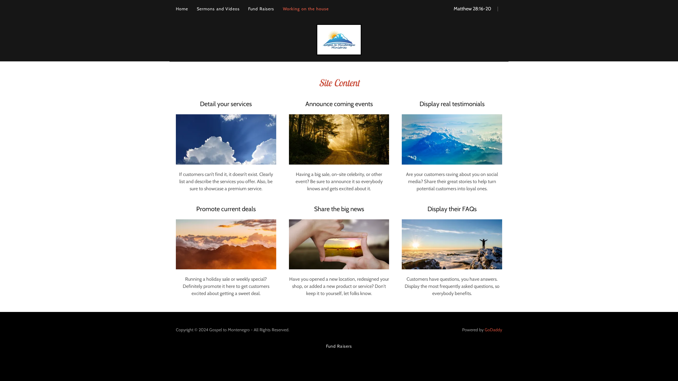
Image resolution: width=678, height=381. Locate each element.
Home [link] (182, 8)
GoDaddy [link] (493, 329)
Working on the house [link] (306, 8)
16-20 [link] (485, 9)
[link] (339, 39)
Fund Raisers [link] (261, 8)
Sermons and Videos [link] (218, 8)
